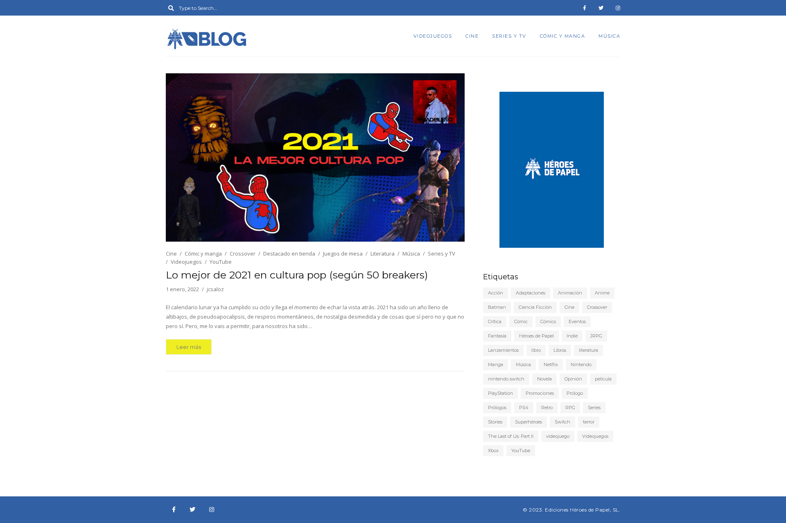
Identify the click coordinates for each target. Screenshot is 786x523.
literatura (588, 350)
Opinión (573, 379)
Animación (570, 293)
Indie (572, 336)
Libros (559, 350)
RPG (570, 407)
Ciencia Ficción (535, 307)
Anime (602, 293)
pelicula (603, 379)
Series (594, 407)
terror (588, 422)
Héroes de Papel (536, 336)
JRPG (596, 336)
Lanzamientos (503, 350)
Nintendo (581, 364)
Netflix (551, 364)
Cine (472, 36)
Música (609, 36)
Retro (547, 407)
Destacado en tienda (289, 253)
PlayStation (500, 393)
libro (536, 350)
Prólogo (575, 393)
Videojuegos (432, 36)
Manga (495, 364)
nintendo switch (506, 379)
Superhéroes (528, 422)
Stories (495, 422)
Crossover (242, 253)
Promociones (540, 393)
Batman (497, 307)
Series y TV (509, 36)
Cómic (521, 321)
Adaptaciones (530, 293)
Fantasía (497, 336)
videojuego (557, 436)
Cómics (548, 321)
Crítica (494, 321)
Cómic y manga (562, 36)
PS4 (524, 407)
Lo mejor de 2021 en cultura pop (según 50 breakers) (297, 275)
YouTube (221, 261)
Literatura (382, 253)
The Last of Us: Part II (510, 436)
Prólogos (497, 407)
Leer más (188, 347)
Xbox (493, 450)
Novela (544, 379)
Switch (562, 422)
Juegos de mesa (343, 253)
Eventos (577, 321)
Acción (495, 293)
